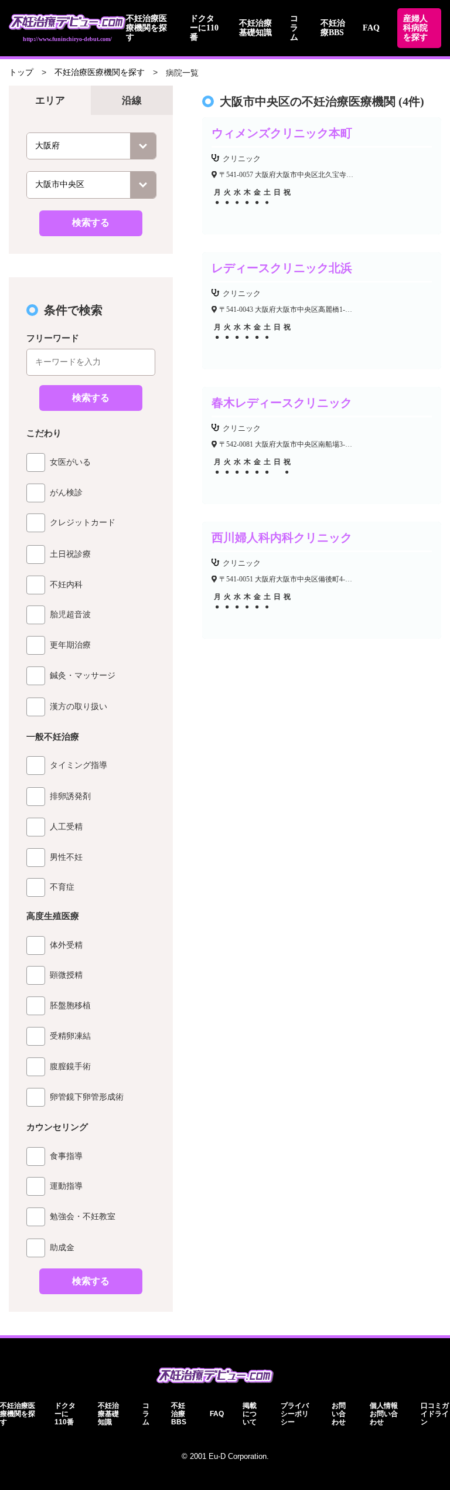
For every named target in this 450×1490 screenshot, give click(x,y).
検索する (91, 222)
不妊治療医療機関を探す (146, 28)
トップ (21, 72)
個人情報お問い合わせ (384, 1413)
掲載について (250, 1413)
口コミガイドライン (435, 1413)
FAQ (371, 27)
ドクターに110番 (204, 28)
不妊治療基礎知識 (255, 28)
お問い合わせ (339, 1413)
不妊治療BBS (333, 28)
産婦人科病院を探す (415, 28)
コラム (294, 28)
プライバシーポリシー (295, 1413)
